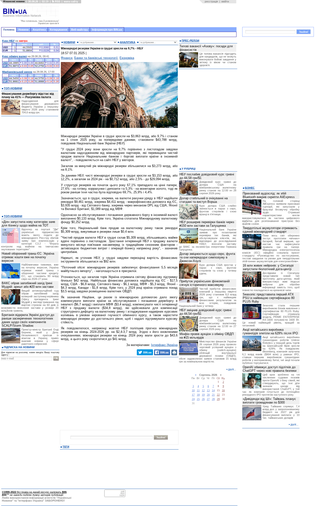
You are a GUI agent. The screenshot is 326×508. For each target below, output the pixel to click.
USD (5, 63)
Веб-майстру (79, 29)
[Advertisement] (149, 15)
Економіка (127, 58)
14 (213, 390)
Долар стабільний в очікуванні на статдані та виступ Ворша (203, 200)
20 (208, 394)
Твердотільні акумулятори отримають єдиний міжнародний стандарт (270, 229)
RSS (57, 1)
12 (203, 390)
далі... (232, 369)
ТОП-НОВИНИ (13, 88)
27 (208, 399)
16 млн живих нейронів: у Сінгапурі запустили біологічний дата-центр (268, 267)
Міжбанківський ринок (17, 71)
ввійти (225, 1)
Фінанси (66, 58)
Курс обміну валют (14, 56)
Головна (8, 29)
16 (223, 390)
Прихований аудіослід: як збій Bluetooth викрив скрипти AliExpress (269, 195)
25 (198, 399)
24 (193, 399)
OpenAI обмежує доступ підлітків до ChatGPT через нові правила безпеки (269, 368)
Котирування (58, 29)
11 (198, 390)
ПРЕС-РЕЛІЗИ (190, 40)
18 (198, 394)
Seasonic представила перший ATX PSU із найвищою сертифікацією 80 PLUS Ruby (268, 298)
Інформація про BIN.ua (107, 29)
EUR (5, 66)
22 (218, 394)
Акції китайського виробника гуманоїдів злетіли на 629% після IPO (270, 331)
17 (193, 394)
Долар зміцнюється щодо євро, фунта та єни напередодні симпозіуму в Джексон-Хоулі (207, 257)
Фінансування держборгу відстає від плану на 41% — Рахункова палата (28, 95)
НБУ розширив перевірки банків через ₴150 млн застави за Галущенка (206, 223)
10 (193, 390)
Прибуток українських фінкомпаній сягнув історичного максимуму (204, 283)
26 (203, 399)
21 (213, 394)
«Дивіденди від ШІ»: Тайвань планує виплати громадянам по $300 (269, 400)
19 (203, 394)
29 (218, 399)
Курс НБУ (8, 40)
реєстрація (211, 1)
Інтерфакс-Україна (164, 345)
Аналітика (39, 29)
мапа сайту (71, 1)
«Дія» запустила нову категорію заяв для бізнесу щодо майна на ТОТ (28, 223)
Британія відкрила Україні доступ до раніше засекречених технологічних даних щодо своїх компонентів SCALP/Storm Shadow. (28, 320)
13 (208, 390)
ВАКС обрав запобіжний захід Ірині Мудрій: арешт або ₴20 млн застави (27, 284)
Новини (23, 29)
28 (213, 399)
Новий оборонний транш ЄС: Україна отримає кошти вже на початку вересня (28, 257)
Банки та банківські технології (96, 58)
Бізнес (250, 187)
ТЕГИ (66, 446)
